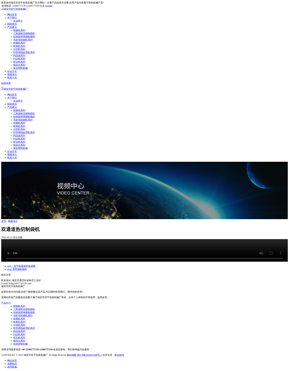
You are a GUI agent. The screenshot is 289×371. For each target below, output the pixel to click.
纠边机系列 (19, 58)
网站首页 (12, 94)
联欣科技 (119, 355)
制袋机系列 (19, 30)
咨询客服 (12, 367)
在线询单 (6, 83)
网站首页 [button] (12, 14)
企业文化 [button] (12, 71)
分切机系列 (19, 49)
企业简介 (18, 21)
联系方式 (12, 157)
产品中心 (6, 303)
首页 (3, 221)
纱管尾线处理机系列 (24, 52)
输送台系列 (19, 65)
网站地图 (71, 355)
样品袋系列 (19, 55)
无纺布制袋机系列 (23, 39)
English (49, 6)
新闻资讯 (12, 104)
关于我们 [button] (12, 17)
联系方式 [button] (12, 77)
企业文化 (12, 151)
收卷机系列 (19, 46)
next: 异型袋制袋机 (17, 269)
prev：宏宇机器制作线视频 (21, 266)
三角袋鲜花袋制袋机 (24, 33)
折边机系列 (19, 62)
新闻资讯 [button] (12, 24)
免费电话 (12, 363)
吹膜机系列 (19, 43)
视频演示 (12, 154)
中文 (42, 6)
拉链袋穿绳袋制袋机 (24, 36)
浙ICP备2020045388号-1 (89, 355)
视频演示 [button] (12, 74)
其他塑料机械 (20, 68)
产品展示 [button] (12, 27)
